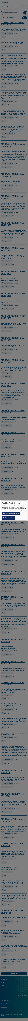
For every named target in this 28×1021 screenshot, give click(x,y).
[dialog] (14, 510)
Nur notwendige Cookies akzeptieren (11, 513)
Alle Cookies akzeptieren (8, 517)
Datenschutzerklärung (17, 510)
